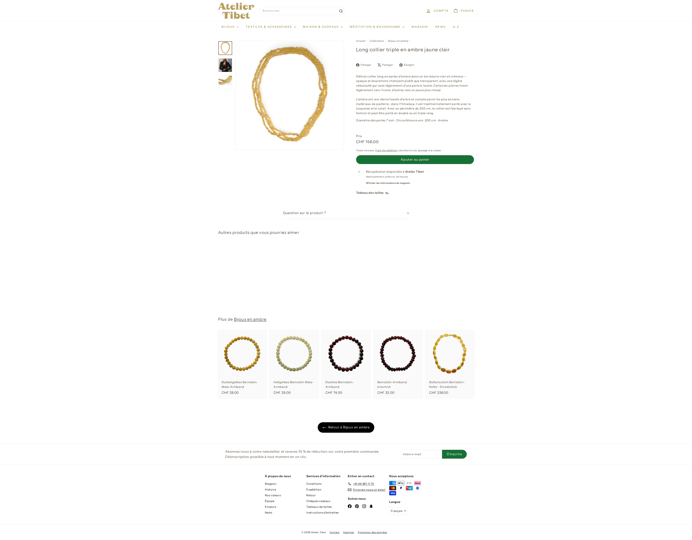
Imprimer (348, 532)
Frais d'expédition (386, 150)
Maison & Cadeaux (321, 26)
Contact (335, 532)
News (440, 26)
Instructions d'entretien (322, 512)
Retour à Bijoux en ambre (348, 427)
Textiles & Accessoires (269, 26)
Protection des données (372, 532)
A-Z (456, 26)
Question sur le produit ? (304, 213)
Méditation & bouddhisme (376, 26)
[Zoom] (289, 95)
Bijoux (229, 26)
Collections (377, 40)
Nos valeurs (273, 495)
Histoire (270, 489)
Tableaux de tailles (319, 506)
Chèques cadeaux (318, 501)
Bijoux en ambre (398, 40)
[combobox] (302, 11)
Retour (311, 495)
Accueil (361, 40)
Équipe (269, 501)
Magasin (420, 26)
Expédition (313, 489)
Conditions (314, 483)
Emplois (270, 506)
